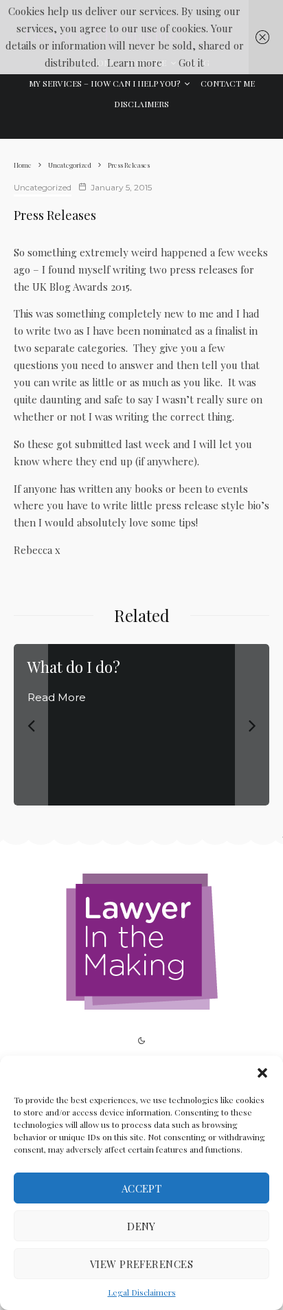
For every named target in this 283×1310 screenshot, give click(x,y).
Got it (191, 62)
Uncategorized (42, 187)
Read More (56, 697)
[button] (262, 1073)
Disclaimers (141, 103)
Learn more (134, 62)
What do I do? (73, 667)
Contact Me (228, 83)
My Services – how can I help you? (104, 83)
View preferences (141, 1264)
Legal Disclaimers (142, 1292)
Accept (142, 1188)
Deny (141, 1226)
